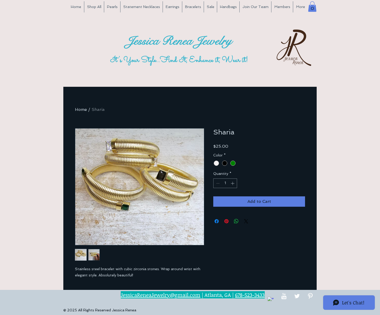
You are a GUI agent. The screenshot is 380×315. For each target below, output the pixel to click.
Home (81, 109)
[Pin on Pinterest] (226, 221)
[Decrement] (217, 183)
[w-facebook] (271, 300)
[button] (312, 6)
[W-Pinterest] (310, 296)
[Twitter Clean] (297, 296)
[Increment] (233, 183)
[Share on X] (246, 221)
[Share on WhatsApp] (236, 221)
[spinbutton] (225, 183)
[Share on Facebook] (217, 221)
